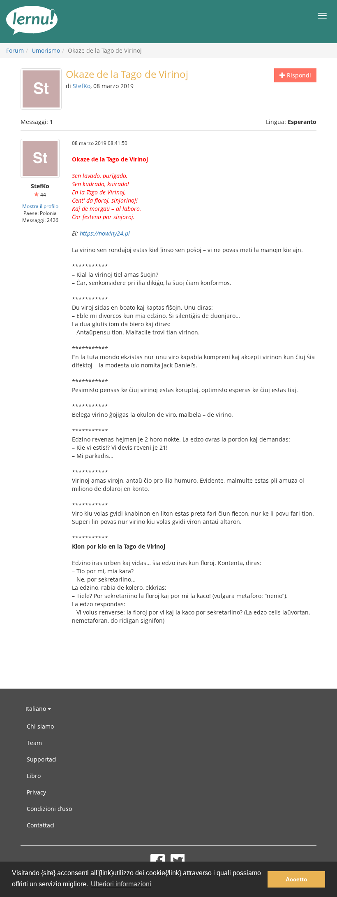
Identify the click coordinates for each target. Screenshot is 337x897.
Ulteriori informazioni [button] (121, 884)
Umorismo (46, 50)
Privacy (36, 792)
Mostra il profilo (40, 206)
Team (34, 743)
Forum (15, 50)
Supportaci (42, 759)
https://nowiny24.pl (105, 233)
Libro (34, 776)
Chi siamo (40, 726)
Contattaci (41, 825)
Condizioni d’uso (49, 809)
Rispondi (298, 75)
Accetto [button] (296, 879)
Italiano (36, 708)
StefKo (81, 86)
